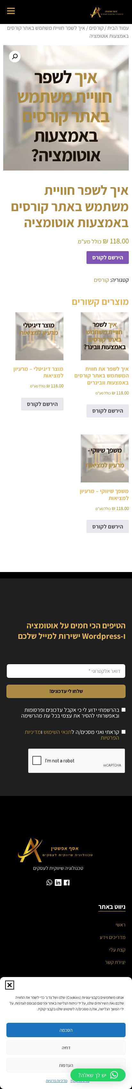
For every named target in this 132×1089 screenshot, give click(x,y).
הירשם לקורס (107, 257)
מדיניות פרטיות (56, 1080)
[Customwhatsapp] (49, 882)
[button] (9, 985)
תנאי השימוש (57, 731)
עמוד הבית (118, 27)
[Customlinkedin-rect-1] (58, 882)
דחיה (66, 1048)
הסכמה (66, 1030)
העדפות (66, 1065)
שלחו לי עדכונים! (66, 691)
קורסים (96, 27)
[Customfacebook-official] (66, 882)
